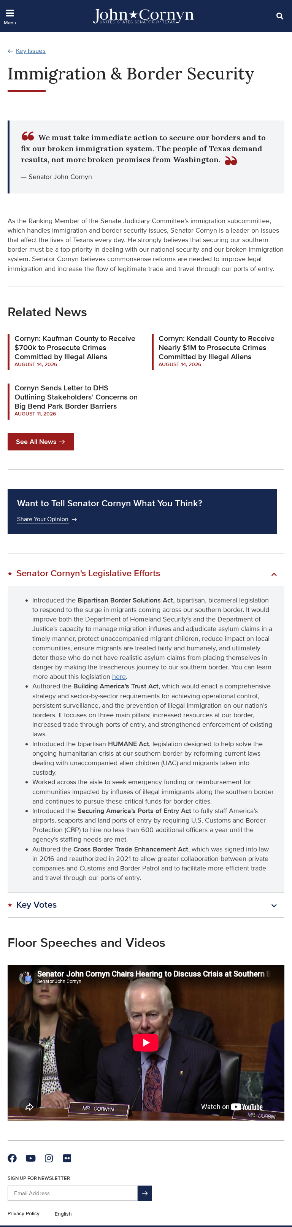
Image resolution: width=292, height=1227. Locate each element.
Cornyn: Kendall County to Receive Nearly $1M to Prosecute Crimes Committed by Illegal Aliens (217, 347)
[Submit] (145, 1193)
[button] (279, 15)
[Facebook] (12, 1158)
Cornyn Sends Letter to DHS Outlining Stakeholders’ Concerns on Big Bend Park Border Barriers (76, 397)
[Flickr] (67, 1158)
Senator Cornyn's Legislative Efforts (88, 573)
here (119, 676)
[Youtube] (30, 1158)
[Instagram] (49, 1158)
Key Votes (36, 904)
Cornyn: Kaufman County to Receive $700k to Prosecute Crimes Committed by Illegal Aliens (74, 347)
